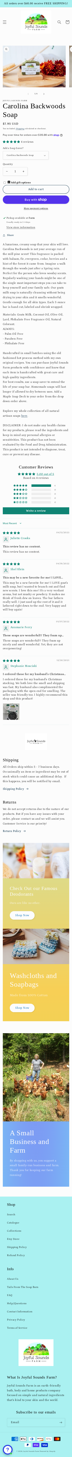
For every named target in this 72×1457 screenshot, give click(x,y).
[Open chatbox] (8, 1450)
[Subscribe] (61, 1422)
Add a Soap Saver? (13, 148)
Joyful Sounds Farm (31, 1451)
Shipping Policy (13, 788)
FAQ (9, 1295)
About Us (12, 1278)
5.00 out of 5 (45, 474)
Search (11, 1214)
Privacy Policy (16, 1319)
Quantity (8, 164)
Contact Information (20, 1311)
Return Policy (12, 831)
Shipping (20, 129)
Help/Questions (17, 1303)
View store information (20, 227)
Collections (14, 1230)
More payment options (36, 208)
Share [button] (10, 235)
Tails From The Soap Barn (22, 1287)
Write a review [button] (36, 510)
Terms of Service (17, 1327)
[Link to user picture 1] (11, 711)
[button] (5, 22)
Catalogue (13, 1222)
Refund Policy (16, 1255)
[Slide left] (28, 94)
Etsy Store (13, 1239)
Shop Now (22, 915)
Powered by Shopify (48, 1451)
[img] (11, 533)
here (24, 415)
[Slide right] (44, 94)
